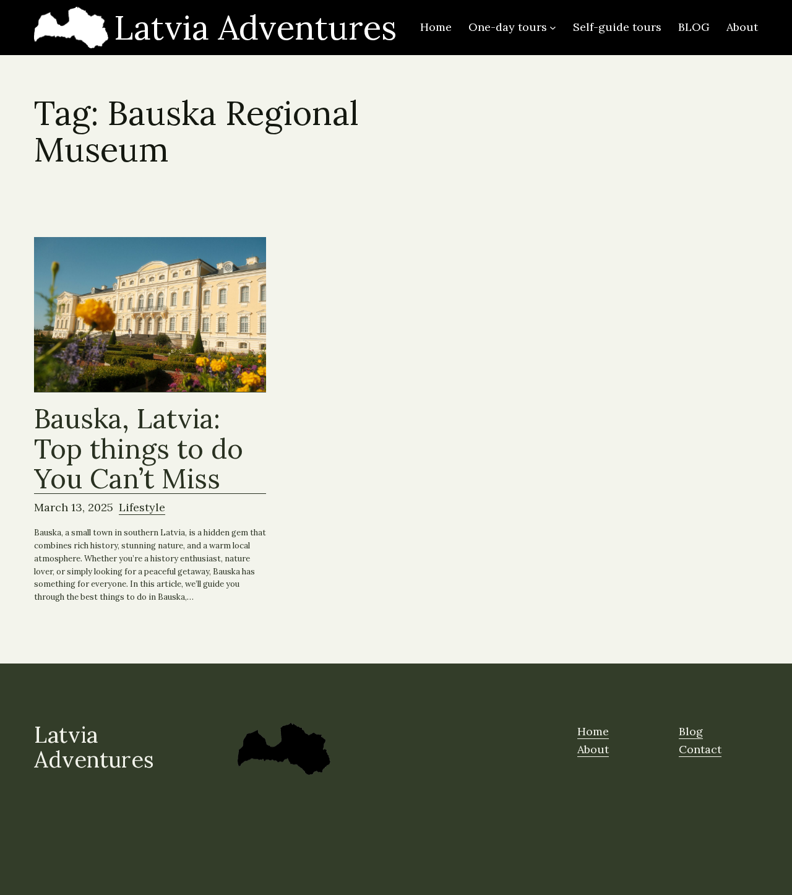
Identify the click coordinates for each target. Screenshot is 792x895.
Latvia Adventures (255, 27)
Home (593, 731)
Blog (691, 731)
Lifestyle (142, 507)
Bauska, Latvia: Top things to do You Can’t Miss (138, 449)
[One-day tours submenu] (552, 27)
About (593, 749)
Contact (700, 749)
